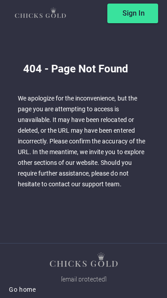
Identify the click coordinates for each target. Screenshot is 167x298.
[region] (83, 149)
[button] (84, 259)
